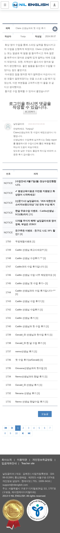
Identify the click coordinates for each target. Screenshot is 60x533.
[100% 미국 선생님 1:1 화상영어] (30, 5)
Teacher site (27, 463)
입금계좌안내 (9, 463)
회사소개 (7, 459)
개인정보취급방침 (42, 459)
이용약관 (22, 459)
